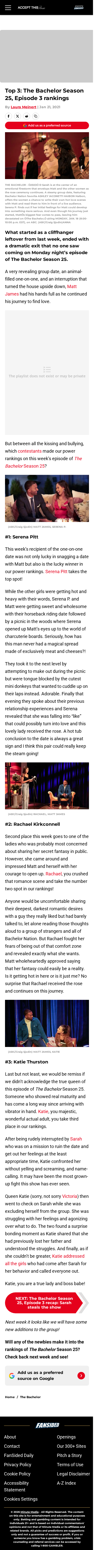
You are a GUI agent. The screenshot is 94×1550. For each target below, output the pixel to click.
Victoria (69, 1196)
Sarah (76, 1138)
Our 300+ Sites (71, 1446)
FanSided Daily (19, 1455)
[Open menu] (8, 7)
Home (10, 1397)
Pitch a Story (69, 1455)
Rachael (54, 873)
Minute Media (30, 1512)
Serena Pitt (56, 571)
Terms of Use (70, 1464)
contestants (30, 451)
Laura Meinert (23, 107)
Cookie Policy (17, 1473)
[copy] (35, 116)
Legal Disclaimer (73, 1473)
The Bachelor (30, 1397)
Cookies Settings (21, 1499)
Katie (43, 1111)
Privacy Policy (17, 1464)
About (10, 1437)
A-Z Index (66, 1483)
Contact (12, 1446)
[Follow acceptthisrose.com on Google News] (81, 1375)
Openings (66, 1437)
